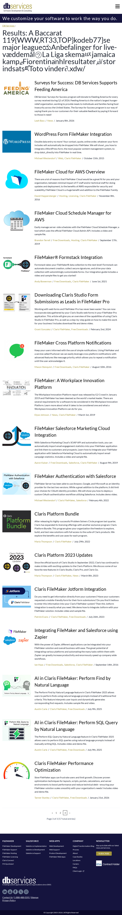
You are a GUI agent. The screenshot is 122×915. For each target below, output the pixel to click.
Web (60, 158)
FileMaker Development (11, 846)
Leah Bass (40, 120)
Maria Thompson (44, 541)
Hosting (63, 195)
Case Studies (77, 857)
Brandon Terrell (43, 240)
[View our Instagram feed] (26, 891)
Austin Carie (41, 709)
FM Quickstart (8, 864)
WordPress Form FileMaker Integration (73, 134)
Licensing (73, 195)
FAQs (75, 867)
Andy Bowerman (43, 281)
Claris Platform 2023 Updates (64, 555)
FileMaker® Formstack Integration (69, 257)
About (75, 853)
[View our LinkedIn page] (4, 891)
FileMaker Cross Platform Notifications (73, 342)
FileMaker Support (9, 850)
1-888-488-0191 (22, 897)
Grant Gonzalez (43, 329)
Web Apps (54, 841)
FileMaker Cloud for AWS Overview (70, 171)
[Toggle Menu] (117, 6)
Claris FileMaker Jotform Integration (70, 589)
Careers (76, 864)
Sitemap (34, 897)
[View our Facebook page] (15, 891)
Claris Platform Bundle (57, 513)
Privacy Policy (9, 900)
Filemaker (8, 841)
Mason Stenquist (43, 366)
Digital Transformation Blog (83, 846)
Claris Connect (8, 860)
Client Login (77, 871)
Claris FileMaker (72, 158)
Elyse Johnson (42, 414)
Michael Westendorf (45, 158)
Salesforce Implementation (36, 846)
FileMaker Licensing (10, 857)
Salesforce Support (33, 853)
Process (76, 850)
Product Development (58, 853)
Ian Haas (39, 664)
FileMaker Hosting (9, 853)
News (50, 120)
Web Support (54, 850)
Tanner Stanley (42, 797)
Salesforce (74, 462)
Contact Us (7, 897)
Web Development (56, 846)
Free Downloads (61, 240)
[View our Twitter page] (20, 891)
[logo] (17, 7)
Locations (76, 860)
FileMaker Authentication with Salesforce (75, 476)
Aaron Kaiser (41, 462)
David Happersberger (46, 195)
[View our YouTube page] (10, 891)
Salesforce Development (35, 850)
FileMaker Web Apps (57, 857)
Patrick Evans (42, 616)
